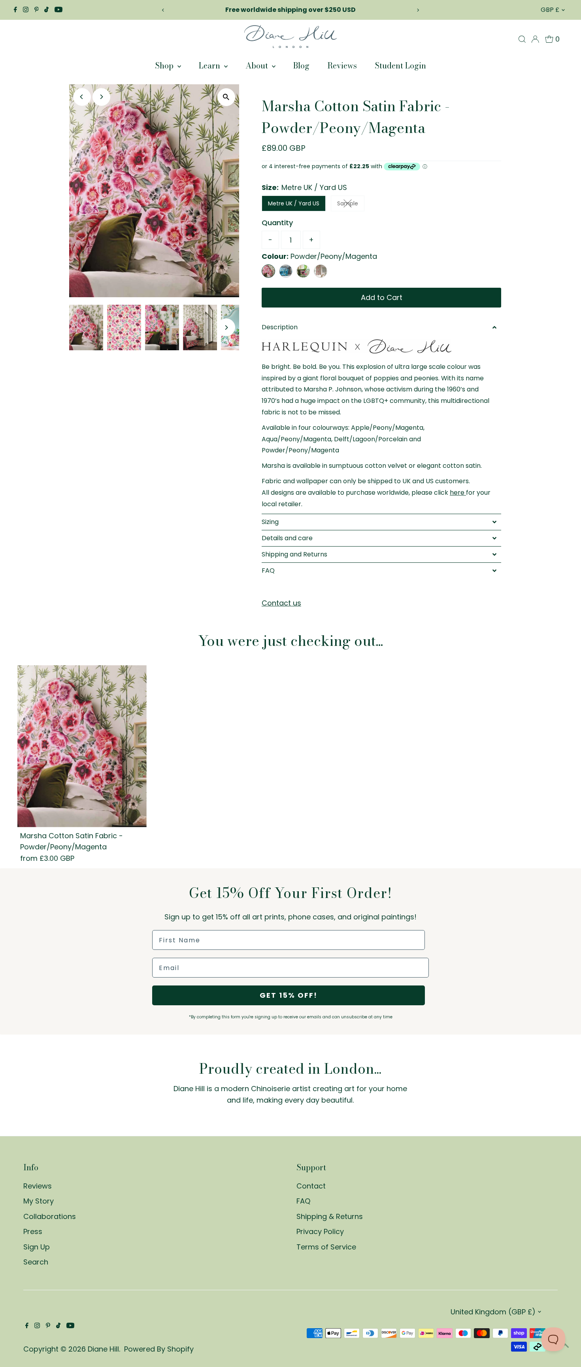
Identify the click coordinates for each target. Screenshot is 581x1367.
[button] (382, 327)
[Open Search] (522, 39)
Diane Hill (103, 1349)
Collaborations (49, 1216)
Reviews (342, 65)
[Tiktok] (46, 9)
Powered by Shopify (159, 1349)
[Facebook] (15, 9)
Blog (301, 65)
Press (32, 1231)
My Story (38, 1201)
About (257, 65)
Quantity (277, 223)
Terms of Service (326, 1247)
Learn (210, 65)
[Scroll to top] (565, 1345)
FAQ (303, 1201)
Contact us (281, 603)
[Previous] (163, 10)
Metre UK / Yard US (293, 203)
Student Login (400, 65)
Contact (311, 1186)
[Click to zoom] (226, 97)
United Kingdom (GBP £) (493, 1312)
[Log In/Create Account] (535, 39)
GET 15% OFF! (288, 995)
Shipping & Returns (329, 1216)
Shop (165, 65)
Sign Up (36, 1247)
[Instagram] (25, 9)
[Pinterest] (36, 9)
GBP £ (550, 9)
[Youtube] (58, 9)
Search (35, 1262)
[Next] (418, 10)
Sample (350, 204)
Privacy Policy (320, 1231)
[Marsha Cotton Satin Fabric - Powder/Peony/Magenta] (82, 746)
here (457, 492)
